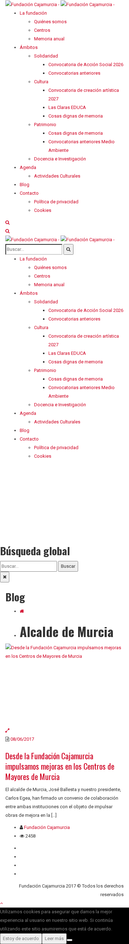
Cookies (28, 873)
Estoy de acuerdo (21, 938)
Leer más (54, 938)
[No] (69, 940)
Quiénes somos (36, 848)
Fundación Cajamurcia (47, 827)
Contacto (29, 856)
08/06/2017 (22, 739)
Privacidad (30, 865)
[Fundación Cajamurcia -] (60, 4)
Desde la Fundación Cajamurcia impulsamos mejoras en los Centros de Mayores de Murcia (59, 766)
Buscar (68, 566)
